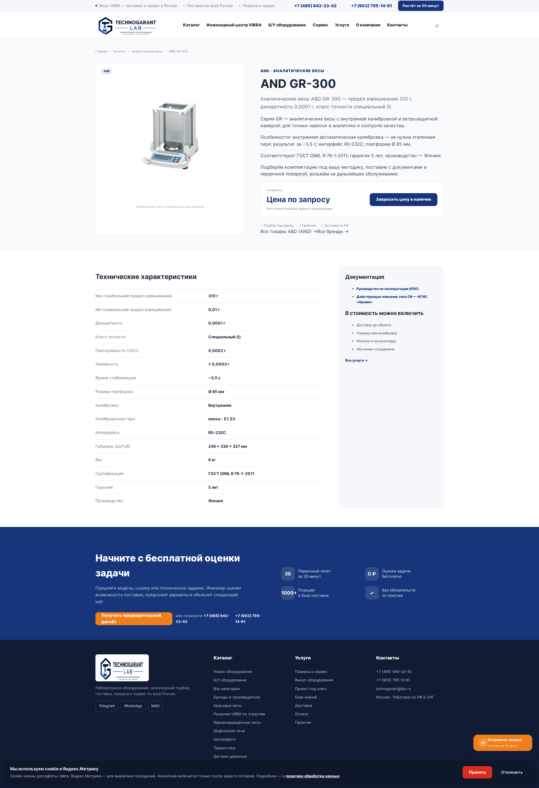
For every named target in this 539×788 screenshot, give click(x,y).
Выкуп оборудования (314, 680)
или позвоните (202, 618)
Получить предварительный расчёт (131, 618)
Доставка (303, 705)
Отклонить (512, 772)
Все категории (227, 688)
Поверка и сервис (311, 671)
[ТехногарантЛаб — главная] (127, 25)
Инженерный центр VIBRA (234, 25)
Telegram (107, 706)
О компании (368, 25)
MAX (155, 706)
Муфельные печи (229, 730)
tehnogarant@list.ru (393, 688)
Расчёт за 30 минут (421, 5)
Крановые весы (228, 705)
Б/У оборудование (287, 25)
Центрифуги (225, 739)
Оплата (301, 714)
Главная (101, 51)
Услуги (342, 25)
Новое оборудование (233, 671)
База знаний (306, 697)
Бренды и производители (237, 697)
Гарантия (303, 722)
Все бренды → (333, 231)
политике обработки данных (312, 776)
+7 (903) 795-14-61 (371, 5)
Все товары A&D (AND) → (289, 231)
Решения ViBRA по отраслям (239, 714)
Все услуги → (356, 360)
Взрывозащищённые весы (237, 722)
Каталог (191, 25)
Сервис (320, 25)
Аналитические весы (147, 51)
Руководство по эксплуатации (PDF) (388, 289)
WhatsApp (133, 706)
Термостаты (225, 748)
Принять (477, 772)
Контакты (397, 25)
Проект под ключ (310, 688)
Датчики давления (230, 756)
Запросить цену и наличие (403, 199)
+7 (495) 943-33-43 (315, 5)
